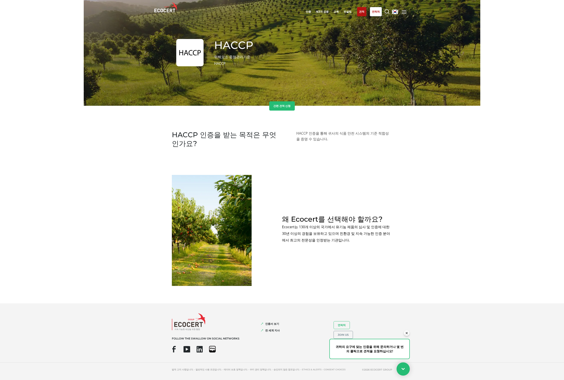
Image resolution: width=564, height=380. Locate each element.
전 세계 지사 (272, 330)
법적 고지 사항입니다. (182, 369)
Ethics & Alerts (311, 369)
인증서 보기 (272, 323)
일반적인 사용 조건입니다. (209, 369)
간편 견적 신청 (282, 106)
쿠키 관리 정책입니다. (260, 369)
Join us (343, 334)
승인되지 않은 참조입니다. (287, 369)
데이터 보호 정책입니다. (236, 369)
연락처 (342, 325)
